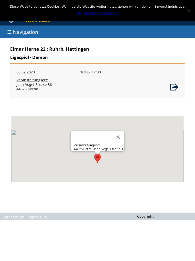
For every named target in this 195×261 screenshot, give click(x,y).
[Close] (118, 137)
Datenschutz (13, 217)
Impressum (37, 217)
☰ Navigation (22, 32)
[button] (97, 158)
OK (78, 13)
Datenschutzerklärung (101, 13)
